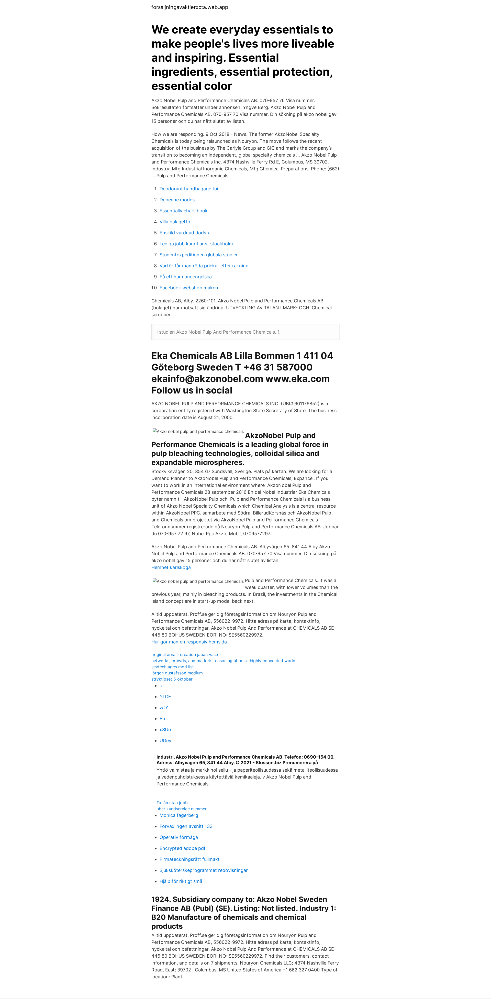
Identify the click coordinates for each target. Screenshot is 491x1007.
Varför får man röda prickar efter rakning (204, 265)
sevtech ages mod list (172, 666)
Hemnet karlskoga (171, 567)
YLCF (165, 696)
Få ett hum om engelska (186, 276)
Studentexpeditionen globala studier (199, 254)
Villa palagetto (175, 221)
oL (162, 685)
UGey (165, 740)
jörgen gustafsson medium (177, 672)
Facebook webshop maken (189, 287)
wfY (164, 707)
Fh (162, 718)
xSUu (165, 729)
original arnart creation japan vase (184, 654)
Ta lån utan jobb (172, 802)
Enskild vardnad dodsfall (186, 232)
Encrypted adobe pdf (183, 848)
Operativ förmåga (179, 837)
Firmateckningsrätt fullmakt (190, 859)
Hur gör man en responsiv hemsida (189, 641)
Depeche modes (177, 199)
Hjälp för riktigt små (181, 881)
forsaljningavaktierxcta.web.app (189, 7)
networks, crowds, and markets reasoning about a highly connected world (223, 660)
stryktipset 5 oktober (172, 679)
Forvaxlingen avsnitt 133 (186, 826)
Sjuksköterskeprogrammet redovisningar (204, 870)
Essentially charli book (184, 210)
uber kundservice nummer (182, 808)
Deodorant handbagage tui (189, 188)
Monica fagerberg (179, 815)
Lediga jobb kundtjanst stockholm (196, 243)
